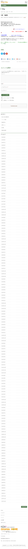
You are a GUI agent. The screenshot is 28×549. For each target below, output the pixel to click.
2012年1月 (3, 364)
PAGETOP (24, 506)
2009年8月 (3, 442)
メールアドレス (4, 87)
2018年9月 (3, 161)
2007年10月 (3, 501)
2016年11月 (3, 212)
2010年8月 (3, 410)
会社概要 (2, 520)
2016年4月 (3, 228)
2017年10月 (3, 190)
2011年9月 (3, 375)
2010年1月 (3, 429)
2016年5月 (3, 225)
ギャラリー (3, 515)
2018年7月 (3, 166)
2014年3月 (3, 295)
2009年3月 (3, 455)
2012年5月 (3, 354)
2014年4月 (3, 292)
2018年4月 (3, 174)
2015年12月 (3, 238)
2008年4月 (3, 485)
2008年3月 (3, 487)
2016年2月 (3, 233)
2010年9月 (3, 407)
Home (2, 510)
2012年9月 (3, 343)
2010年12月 (3, 399)
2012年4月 (3, 356)
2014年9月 (3, 279)
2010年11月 (3, 402)
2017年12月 (3, 185)
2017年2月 (3, 206)
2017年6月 (3, 198)
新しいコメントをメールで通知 (7, 97)
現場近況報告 (3, 130)
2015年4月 (3, 260)
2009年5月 (3, 450)
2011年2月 (3, 394)
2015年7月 (3, 252)
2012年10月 (3, 340)
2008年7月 (3, 477)
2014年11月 (3, 273)
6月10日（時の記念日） (5, 61)
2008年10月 (3, 469)
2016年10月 (3, 214)
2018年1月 (3, 182)
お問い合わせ (3, 522)
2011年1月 (3, 396)
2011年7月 (3, 380)
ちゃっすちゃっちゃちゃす (22, 61)
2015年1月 (3, 268)
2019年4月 (3, 145)
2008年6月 (3, 479)
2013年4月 (3, 324)
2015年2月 (3, 265)
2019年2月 (3, 147)
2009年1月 (3, 461)
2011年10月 (3, 372)
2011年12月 (3, 367)
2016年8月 (3, 217)
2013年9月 (3, 311)
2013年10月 (3, 308)
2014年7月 (3, 284)
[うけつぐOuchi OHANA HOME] (4, 2)
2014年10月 (3, 276)
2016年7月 (3, 220)
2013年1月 (3, 332)
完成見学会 (3, 122)
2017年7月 (3, 196)
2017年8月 (3, 193)
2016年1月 (3, 236)
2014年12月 (3, 271)
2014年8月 (3, 281)
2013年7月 (3, 316)
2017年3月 (3, 204)
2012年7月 (3, 348)
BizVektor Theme (14, 546)
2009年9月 (3, 439)
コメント (3, 73)
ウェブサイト (4, 90)
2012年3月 (3, 359)
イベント (2, 517)
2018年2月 (3, 180)
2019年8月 (3, 139)
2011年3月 (3, 391)
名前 (2, 83)
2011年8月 (3, 378)
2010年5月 (3, 418)
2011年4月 (3, 388)
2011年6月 (3, 383)
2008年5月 (3, 482)
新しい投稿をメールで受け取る (7, 100)
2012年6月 (3, 351)
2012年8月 (3, 346)
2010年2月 (3, 426)
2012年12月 (3, 335)
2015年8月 (3, 249)
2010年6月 (3, 415)
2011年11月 (3, 370)
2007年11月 (3, 498)
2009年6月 (3, 447)
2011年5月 (3, 386)
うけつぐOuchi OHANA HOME (12, 545)
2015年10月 (3, 244)
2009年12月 (3, 431)
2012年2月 (3, 362)
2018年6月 (3, 169)
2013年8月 (3, 313)
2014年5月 (3, 289)
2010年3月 (3, 423)
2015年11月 (3, 241)
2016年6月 (3, 222)
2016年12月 (3, 209)
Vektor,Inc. (20, 546)
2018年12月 (3, 153)
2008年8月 (3, 474)
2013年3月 (3, 327)
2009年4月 (3, 453)
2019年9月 (3, 137)
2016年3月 (3, 230)
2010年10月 (3, 404)
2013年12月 (3, 303)
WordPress (8, 546)
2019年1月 (3, 150)
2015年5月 (3, 257)
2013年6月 (3, 319)
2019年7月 (3, 142)
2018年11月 (3, 155)
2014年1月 (3, 300)
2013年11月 (3, 305)
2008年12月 (3, 463)
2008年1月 (3, 493)
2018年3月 (3, 177)
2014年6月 (3, 287)
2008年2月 (3, 490)
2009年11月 (3, 434)
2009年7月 (3, 445)
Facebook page (14, 105)
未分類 (25, 17)
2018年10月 (3, 158)
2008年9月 (3, 471)
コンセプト (3, 512)
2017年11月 (3, 188)
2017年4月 (3, 201)
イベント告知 (3, 119)
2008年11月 (3, 466)
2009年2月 (3, 458)
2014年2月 (3, 297)
